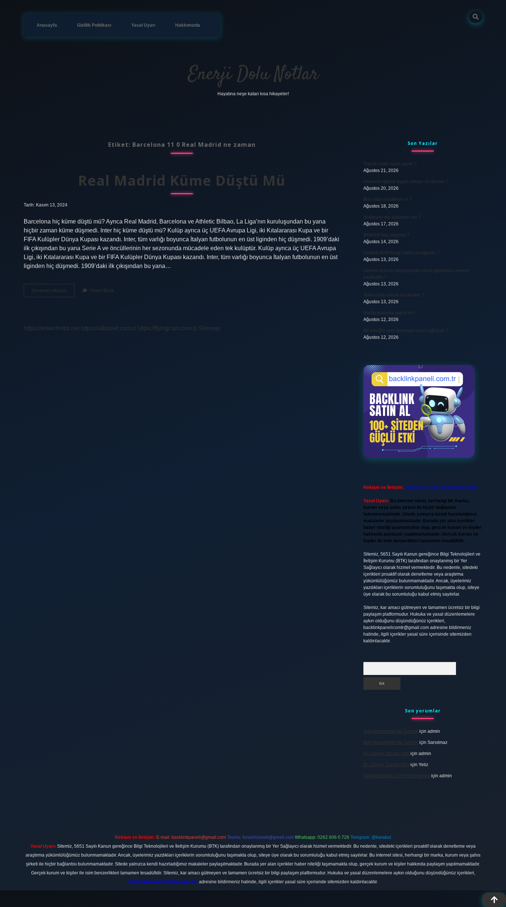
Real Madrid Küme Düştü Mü (182, 180)
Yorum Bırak (101, 290)
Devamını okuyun (52, 292)
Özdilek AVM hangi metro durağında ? (401, 252)
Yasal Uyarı (143, 25)
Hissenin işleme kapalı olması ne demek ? (405, 181)
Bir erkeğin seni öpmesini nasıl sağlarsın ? (406, 330)
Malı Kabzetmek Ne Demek (390, 731)
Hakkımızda (187, 25)
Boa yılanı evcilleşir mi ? (387, 199)
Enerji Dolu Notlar (253, 74)
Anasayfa (47, 25)
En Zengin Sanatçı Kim (386, 753)
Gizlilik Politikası (94, 25)
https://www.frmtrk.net (51, 328)
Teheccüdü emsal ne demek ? (393, 295)
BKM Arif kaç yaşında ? (386, 235)
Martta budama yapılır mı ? (390, 312)
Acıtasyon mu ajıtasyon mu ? (392, 217)
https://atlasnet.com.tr (108, 328)
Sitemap (209, 328)
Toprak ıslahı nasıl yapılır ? (390, 163)
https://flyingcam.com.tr (167, 328)
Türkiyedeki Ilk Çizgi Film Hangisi (396, 775)
